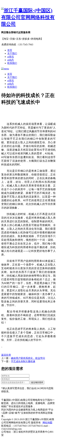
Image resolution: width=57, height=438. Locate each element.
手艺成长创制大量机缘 (23, 361)
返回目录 (6, 355)
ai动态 (10, 60)
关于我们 (12, 53)
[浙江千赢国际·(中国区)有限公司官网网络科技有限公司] (28, 17)
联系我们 (12, 63)
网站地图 (47, 422)
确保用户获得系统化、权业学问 (28, 358)
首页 (9, 50)
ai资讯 (10, 56)
